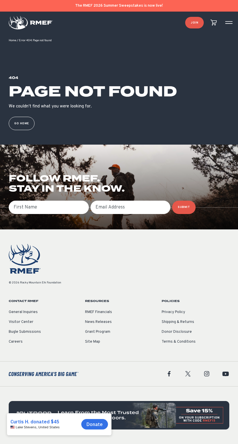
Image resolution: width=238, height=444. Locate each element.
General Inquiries (23, 312)
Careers (16, 341)
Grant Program (97, 332)
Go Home (21, 123)
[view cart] (214, 23)
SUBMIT (184, 207)
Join (194, 23)
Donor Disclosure (177, 332)
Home (12, 40)
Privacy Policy (173, 312)
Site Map (92, 341)
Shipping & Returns (178, 322)
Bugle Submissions (25, 332)
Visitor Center (21, 322)
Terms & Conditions (179, 341)
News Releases (98, 322)
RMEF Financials (98, 312)
